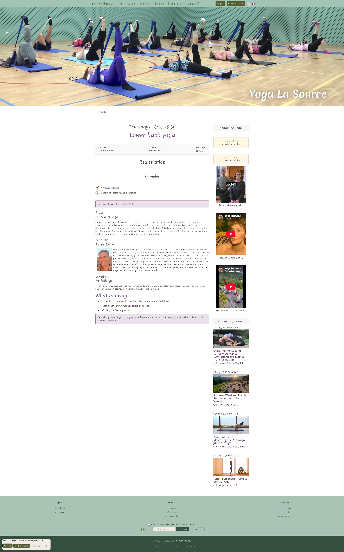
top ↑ (200, 529)
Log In (220, 3)
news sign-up (182, 529)
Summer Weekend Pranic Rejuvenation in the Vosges (229, 398)
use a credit (285, 512)
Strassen (172, 508)
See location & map (149, 288)
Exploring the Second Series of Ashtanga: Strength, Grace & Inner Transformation (228, 355)
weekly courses (106, 4)
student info (194, 4)
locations (159, 4)
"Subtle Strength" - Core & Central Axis (230, 480)
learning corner (176, 4)
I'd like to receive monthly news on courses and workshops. (172, 524)
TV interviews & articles (231, 205)
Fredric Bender (106, 150)
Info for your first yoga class (115, 310)
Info (242, 363)
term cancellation (285, 516)
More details (155, 234)
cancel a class (285, 508)
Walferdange (155, 150)
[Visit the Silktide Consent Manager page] (46, 546)
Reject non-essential (21, 546)
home (92, 4)
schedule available (231, 144)
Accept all (7, 546)
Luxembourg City (172, 516)
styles (120, 4)
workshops (145, 4)
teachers (131, 4)
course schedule (59, 508)
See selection (134, 305)
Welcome (102, 111)
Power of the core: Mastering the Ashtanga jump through (229, 440)
